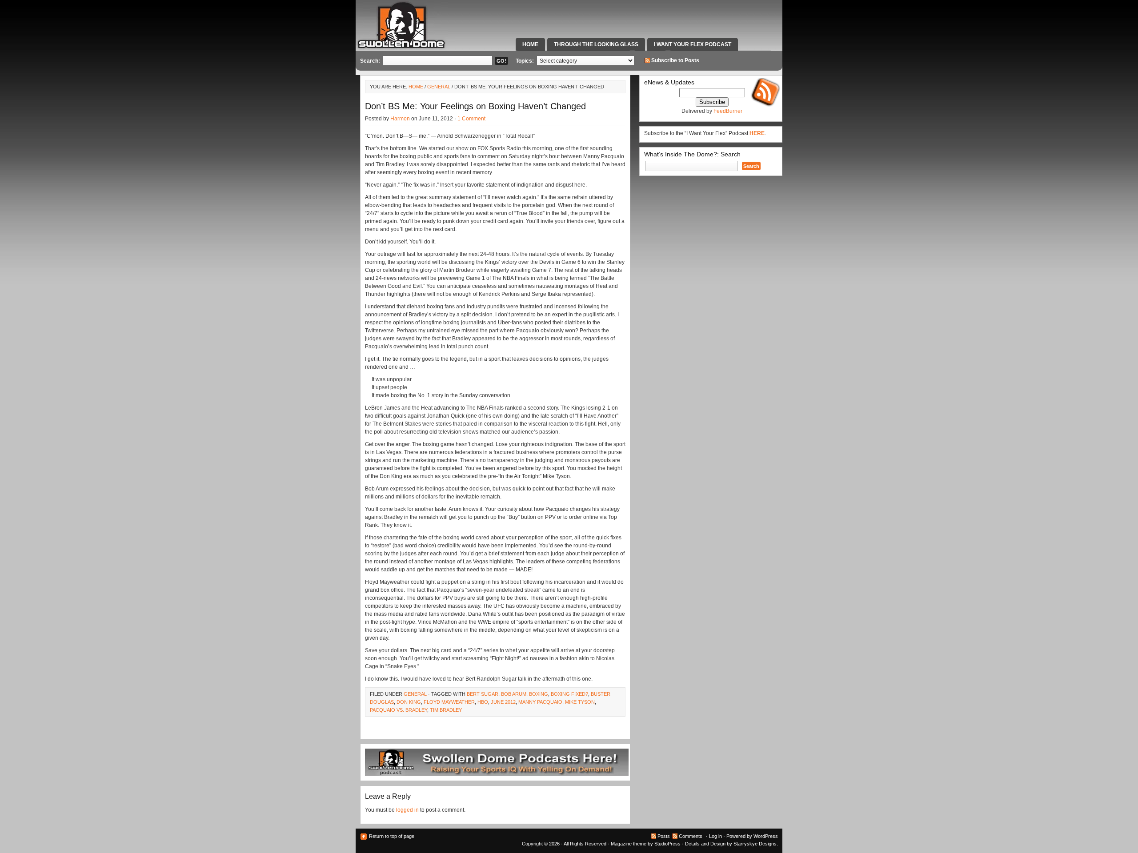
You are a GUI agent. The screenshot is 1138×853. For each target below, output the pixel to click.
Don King (409, 702)
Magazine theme (628, 843)
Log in (715, 836)
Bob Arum (513, 694)
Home (530, 44)
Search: (370, 61)
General (438, 86)
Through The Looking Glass (596, 44)
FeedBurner (727, 111)
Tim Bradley (446, 710)
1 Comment (471, 119)
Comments (690, 836)
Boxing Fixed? (569, 694)
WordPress (765, 836)
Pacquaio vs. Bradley (398, 710)
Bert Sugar (482, 694)
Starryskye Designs (755, 843)
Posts (663, 836)
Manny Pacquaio (540, 702)
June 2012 (503, 702)
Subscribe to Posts (675, 60)
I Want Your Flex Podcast (692, 44)
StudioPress (667, 843)
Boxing (538, 694)
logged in (407, 810)
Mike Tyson (580, 702)
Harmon (400, 119)
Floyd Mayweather (449, 702)
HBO (482, 702)
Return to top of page (391, 836)
